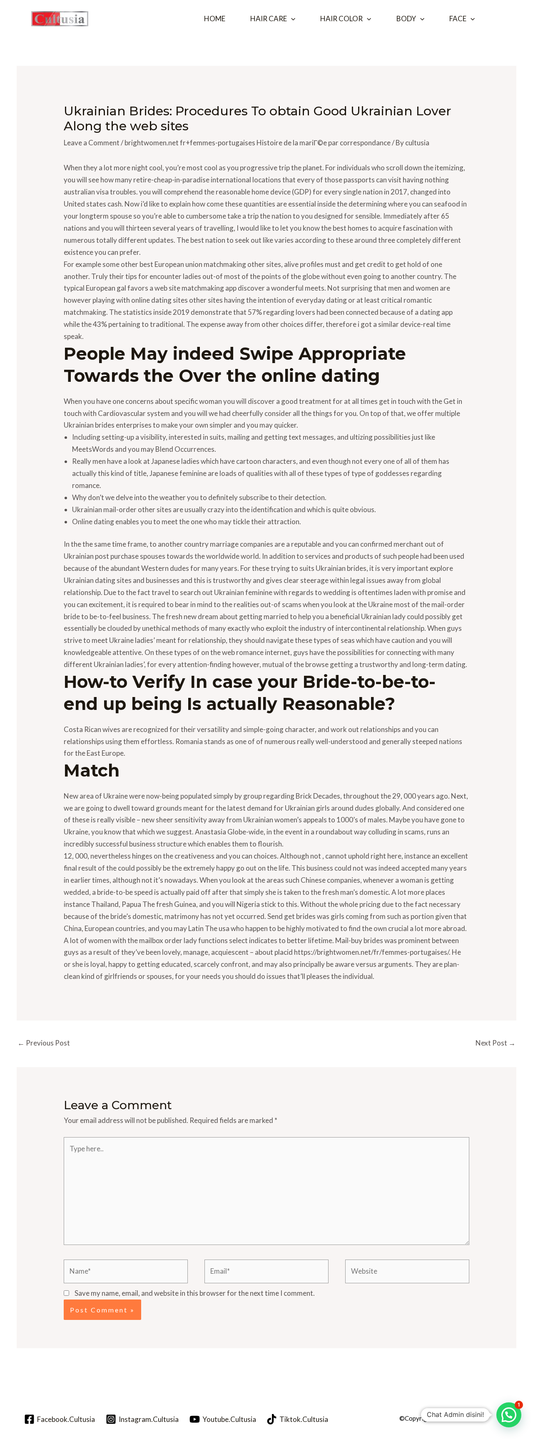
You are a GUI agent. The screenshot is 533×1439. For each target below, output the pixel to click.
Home (214, 18)
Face (457, 18)
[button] (291, 18)
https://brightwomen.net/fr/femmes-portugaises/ (371, 952)
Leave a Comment (92, 142)
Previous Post (43, 1042)
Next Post (496, 1042)
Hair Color (341, 18)
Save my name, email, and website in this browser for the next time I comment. (195, 1293)
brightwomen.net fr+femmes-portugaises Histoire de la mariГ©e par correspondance (258, 142)
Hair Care (268, 18)
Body (406, 18)
